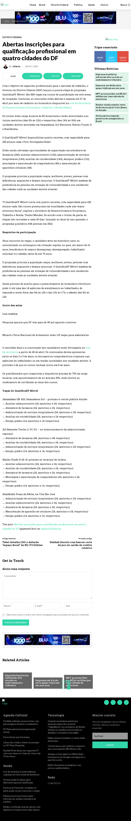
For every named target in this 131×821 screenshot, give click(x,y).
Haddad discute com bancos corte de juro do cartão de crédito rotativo (71, 544)
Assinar (110, 745)
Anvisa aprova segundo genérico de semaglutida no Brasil (110, 118)
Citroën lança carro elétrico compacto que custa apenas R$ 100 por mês (66, 747)
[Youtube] (126, 702)
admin (16, 66)
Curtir (100, 52)
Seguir (111, 52)
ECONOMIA (10, 670)
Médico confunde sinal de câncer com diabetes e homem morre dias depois (21, 808)
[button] (125, 5)
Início (7, 21)
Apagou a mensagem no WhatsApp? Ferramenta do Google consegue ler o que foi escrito (66, 757)
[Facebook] (106, 702)
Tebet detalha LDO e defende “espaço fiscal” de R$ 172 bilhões (22, 543)
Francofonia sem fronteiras (16, 737)
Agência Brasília (51, 528)
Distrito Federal (19, 21)
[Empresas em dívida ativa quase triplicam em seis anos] (47, 676)
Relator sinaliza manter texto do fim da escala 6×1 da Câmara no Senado (111, 107)
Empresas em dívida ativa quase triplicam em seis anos (47, 683)
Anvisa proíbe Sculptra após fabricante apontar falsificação (18, 781)
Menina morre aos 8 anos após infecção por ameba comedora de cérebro (19, 799)
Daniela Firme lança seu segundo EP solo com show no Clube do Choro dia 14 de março (21, 753)
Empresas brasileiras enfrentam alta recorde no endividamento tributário (109, 77)
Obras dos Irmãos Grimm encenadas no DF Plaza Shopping (21, 744)
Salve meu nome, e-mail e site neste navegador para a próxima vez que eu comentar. (47, 614)
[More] (87, 76)
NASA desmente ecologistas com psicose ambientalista (64, 766)
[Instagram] (113, 702)
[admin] (6, 66)
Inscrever (123, 52)
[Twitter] (119, 702)
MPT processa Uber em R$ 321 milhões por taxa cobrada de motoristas (78, 681)
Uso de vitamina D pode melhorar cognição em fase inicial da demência (21, 773)
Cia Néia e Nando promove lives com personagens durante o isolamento (21, 722)
